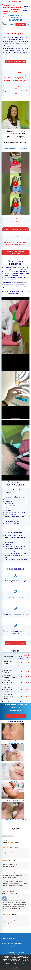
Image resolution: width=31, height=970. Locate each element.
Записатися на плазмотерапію (15, 61)
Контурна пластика (15, 781)
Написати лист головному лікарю (12, 943)
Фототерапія (15, 762)
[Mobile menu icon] (28, 24)
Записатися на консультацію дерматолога (15, 252)
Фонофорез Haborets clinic (15, 800)
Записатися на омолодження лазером (16, 229)
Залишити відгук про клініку (11, 938)
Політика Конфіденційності (10, 946)
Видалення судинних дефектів (15, 819)
